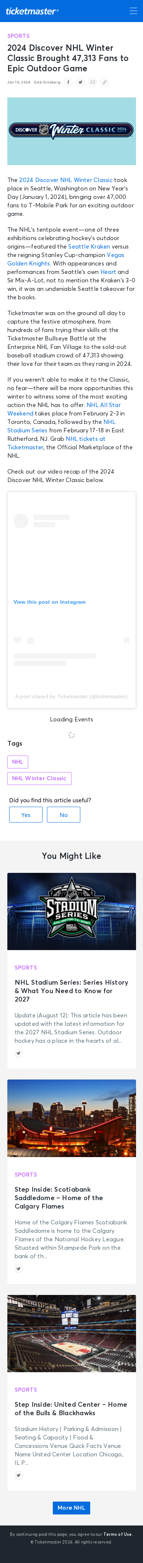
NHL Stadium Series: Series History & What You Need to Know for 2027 (72, 991)
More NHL (71, 1508)
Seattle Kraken (89, 247)
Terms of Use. (118, 1534)
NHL (18, 762)
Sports (18, 36)
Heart (108, 272)
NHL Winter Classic (39, 778)
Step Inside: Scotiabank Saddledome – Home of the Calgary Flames (59, 1198)
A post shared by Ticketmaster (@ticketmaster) (71, 696)
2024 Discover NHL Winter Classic (65, 180)
